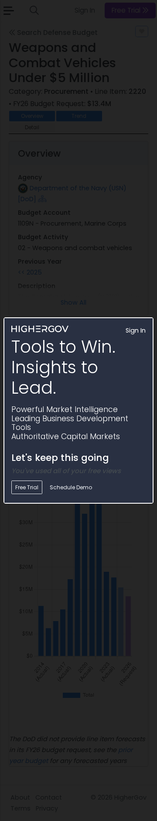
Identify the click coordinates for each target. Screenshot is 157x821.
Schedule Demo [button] (71, 487)
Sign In (136, 330)
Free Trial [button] (26, 487)
